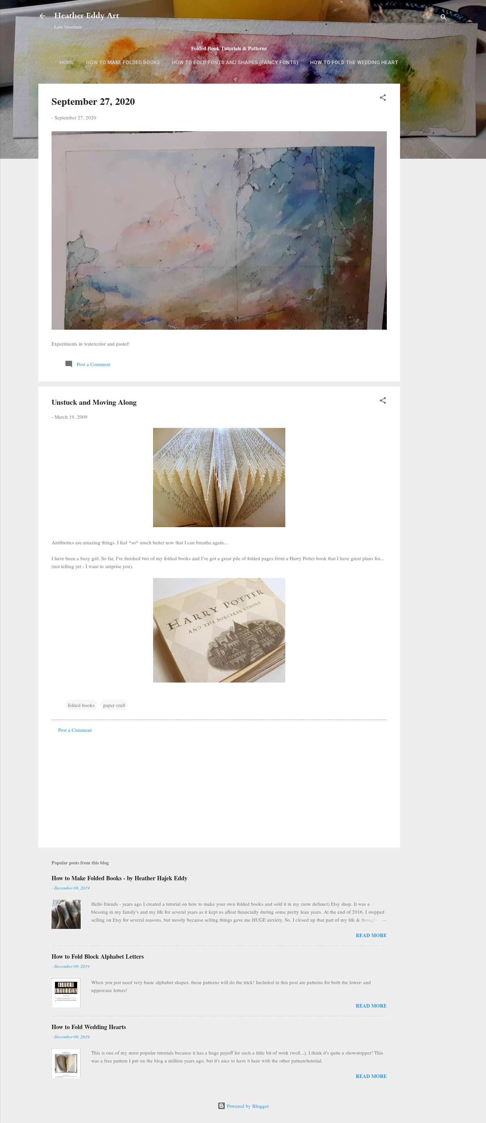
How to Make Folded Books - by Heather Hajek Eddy (119, 878)
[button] (383, 99)
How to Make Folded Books (123, 62)
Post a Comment (75, 730)
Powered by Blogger (247, 1105)
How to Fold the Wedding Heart (354, 62)
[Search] (444, 18)
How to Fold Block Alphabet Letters (98, 956)
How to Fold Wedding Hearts (89, 1026)
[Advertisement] (426, 188)
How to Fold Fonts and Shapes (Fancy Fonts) (235, 62)
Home (67, 62)
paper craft (114, 705)
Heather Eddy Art (86, 15)
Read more (371, 935)
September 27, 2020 (93, 101)
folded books (81, 705)
